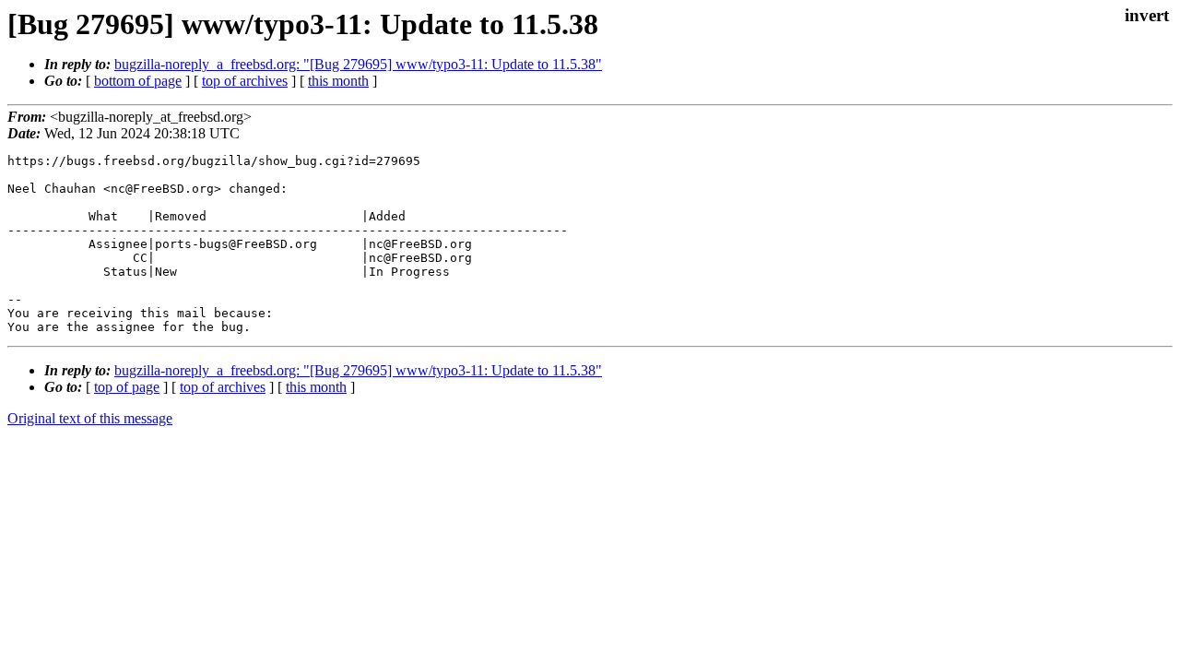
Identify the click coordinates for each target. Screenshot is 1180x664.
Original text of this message (89, 418)
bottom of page (138, 81)
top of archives (245, 81)
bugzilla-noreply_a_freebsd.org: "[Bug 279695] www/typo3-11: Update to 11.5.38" (358, 64)
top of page (126, 387)
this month (338, 81)
